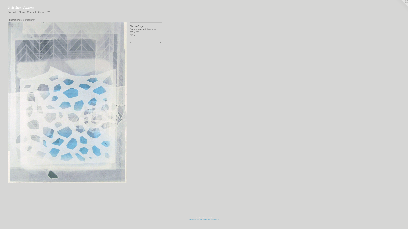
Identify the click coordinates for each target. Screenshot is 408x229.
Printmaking (14, 19)
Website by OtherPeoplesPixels (204, 220)
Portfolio (12, 12)
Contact (31, 12)
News (22, 12)
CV (48, 12)
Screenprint (29, 19)
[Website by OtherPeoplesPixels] (401, 6)
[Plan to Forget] (67, 102)
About (41, 12)
